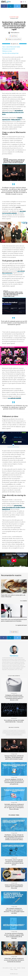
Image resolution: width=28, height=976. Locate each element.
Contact (15, 969)
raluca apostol (21, 730)
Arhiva (11, 969)
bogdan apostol (6, 732)
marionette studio (12, 730)
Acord (14, 968)
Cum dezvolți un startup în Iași (10, 53)
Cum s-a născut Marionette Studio (11, 47)
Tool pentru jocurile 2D (8, 49)
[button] (23, 1)
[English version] (21, 1)
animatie (23, 732)
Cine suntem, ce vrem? (7, 968)
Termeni (19, 968)
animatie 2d (9, 734)
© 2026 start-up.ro (14, 973)
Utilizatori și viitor (7, 51)
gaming (5, 730)
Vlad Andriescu (14, 32)
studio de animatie (17, 734)
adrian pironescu (16, 732)
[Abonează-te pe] (13, 36)
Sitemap (23, 968)
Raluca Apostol (15, 119)
